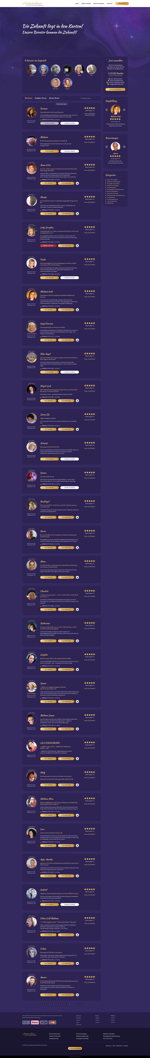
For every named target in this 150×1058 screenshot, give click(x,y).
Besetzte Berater (54, 97)
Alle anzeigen (78, 1024)
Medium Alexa (46, 798)
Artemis (44, 443)
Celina (43, 948)
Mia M (31, 75)
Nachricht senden (69, 123)
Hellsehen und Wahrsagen (113, 181)
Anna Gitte (45, 165)
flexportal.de (78, 1056)
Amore (43, 977)
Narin (43, 531)
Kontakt (109, 3)
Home (77, 3)
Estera (43, 473)
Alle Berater (28, 97)
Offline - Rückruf (49, 123)
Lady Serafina (46, 227)
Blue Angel (45, 354)
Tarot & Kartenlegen (112, 179)
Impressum (108, 1045)
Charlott (44, 591)
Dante (43, 683)
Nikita (79, 75)
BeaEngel (44, 501)
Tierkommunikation (112, 201)
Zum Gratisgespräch (115, 89)
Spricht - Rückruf (48, 245)
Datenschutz (119, 1045)
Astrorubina (33, 3)
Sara (91, 75)
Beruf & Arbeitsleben (112, 191)
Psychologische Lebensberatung (115, 189)
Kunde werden (86, 3)
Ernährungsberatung (112, 199)
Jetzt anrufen (49, 151)
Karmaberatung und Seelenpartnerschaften (118, 195)
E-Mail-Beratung (66, 183)
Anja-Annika (46, 859)
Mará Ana (55, 88)
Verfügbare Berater (41, 97)
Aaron (115, 153)
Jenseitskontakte (111, 187)
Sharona (67, 88)
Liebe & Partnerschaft (112, 193)
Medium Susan (47, 715)
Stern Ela (44, 414)
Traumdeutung (111, 197)
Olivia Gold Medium (49, 918)
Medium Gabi (46, 291)
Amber (55, 75)
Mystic (67, 75)
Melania (44, 137)
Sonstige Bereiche (54, 1038)
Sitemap (126, 1045)
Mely (42, 772)
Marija (43, 197)
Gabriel (43, 889)
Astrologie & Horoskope (113, 183)
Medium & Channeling (112, 185)
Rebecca (43, 75)
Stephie (44, 654)
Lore (42, 829)
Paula (43, 259)
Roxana (43, 108)
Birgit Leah (45, 386)
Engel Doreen (46, 323)
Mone (43, 561)
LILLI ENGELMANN (49, 743)
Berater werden (99, 3)
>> (81, 1004)
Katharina (45, 623)
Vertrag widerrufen (75, 1048)
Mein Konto (122, 3)
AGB (113, 1045)
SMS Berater (110, 203)
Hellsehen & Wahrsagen (82, 1036)
